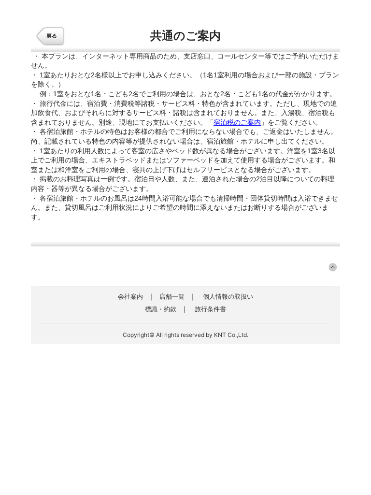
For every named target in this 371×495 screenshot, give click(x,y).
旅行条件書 (210, 309)
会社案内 (130, 296)
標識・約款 (160, 309)
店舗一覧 (172, 296)
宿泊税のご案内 (237, 122)
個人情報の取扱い (228, 296)
